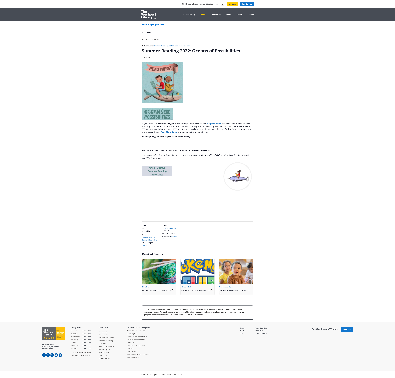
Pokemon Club (186, 287)
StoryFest (130, 343)
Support (239, 14)
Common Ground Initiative (137, 337)
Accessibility (103, 332)
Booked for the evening (136, 331)
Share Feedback (261, 333)
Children (144, 245)
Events (203, 14)
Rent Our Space (104, 349)
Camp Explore (132, 334)
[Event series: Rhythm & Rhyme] (220, 293)
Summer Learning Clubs (136, 345)
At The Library (189, 14)
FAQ (241, 333)
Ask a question (261, 328)
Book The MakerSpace (106, 346)
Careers (242, 328)
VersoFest (130, 348)
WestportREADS (133, 357)
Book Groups (103, 335)
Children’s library (190, 4)
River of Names (104, 352)
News (228, 14)
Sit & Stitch (146, 287)
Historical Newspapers (106, 337)
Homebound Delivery (106, 340)
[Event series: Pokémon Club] (211, 290)
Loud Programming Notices (80, 355)
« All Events (146, 33)
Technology (103, 355)
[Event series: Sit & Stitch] (172, 290)
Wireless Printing (104, 358)
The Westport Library (169, 228)
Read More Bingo (169, 132)
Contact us (259, 330)
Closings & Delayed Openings (81, 352)
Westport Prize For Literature (138, 354)
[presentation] (159, 271)
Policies (242, 330)
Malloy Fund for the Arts (136, 340)
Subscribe (347, 329)
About (251, 14)
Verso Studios (206, 4)
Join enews (247, 4)
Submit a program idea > (153, 24)
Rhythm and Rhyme (226, 287)
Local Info (102, 343)
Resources (216, 14)
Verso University (133, 351)
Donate (232, 4)
